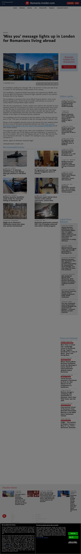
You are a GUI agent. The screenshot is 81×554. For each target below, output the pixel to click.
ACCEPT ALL (73, 533)
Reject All (71, 537)
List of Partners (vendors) (42, 537)
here (7, 544)
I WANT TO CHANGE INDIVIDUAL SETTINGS (72, 542)
